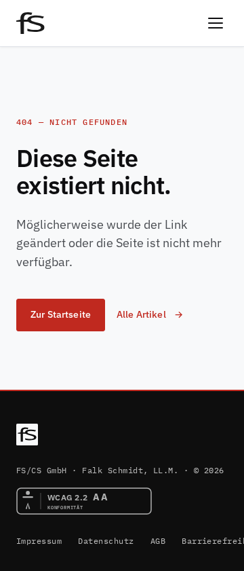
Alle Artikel (141, 314)
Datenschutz (106, 541)
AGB (157, 541)
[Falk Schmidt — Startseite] (27, 434)
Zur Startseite (60, 314)
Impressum (39, 541)
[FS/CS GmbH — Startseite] (30, 23)
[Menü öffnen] (215, 23)
